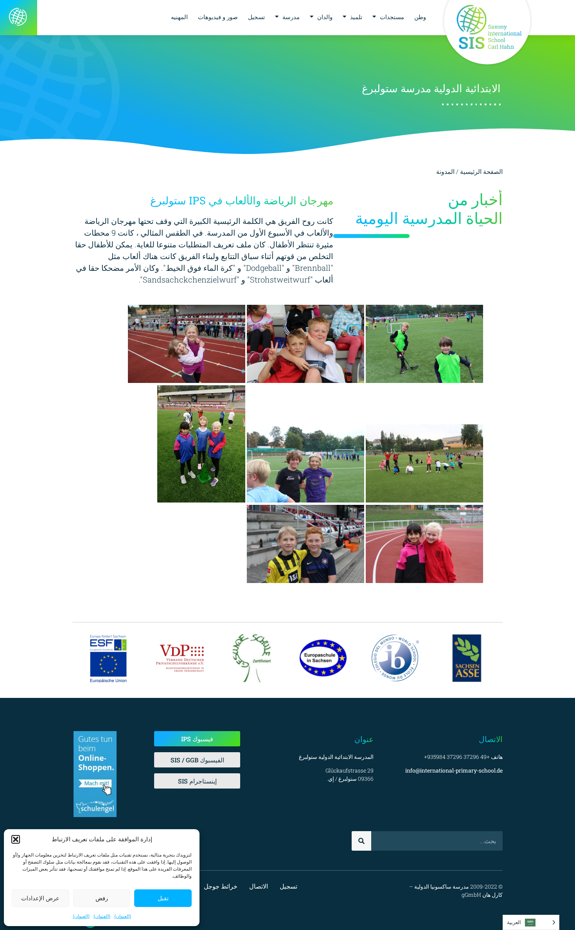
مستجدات (392, 17)
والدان (324, 17)
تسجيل (256, 17)
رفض (101, 898)
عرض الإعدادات (40, 898)
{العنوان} (122, 916)
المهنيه (179, 17)
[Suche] (361, 841)
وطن (420, 17)
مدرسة (291, 17)
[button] (16, 839)
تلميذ (356, 17)
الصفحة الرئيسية (481, 171)
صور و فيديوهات (218, 17)
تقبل (163, 898)
